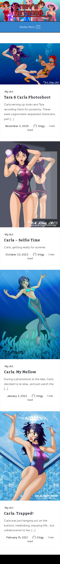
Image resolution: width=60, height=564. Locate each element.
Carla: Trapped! (19, 513)
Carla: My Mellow (20, 372)
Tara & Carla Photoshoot (27, 97)
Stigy (41, 126)
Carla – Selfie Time (22, 240)
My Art (9, 91)
